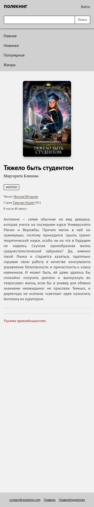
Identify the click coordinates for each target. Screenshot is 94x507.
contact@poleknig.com (24, 500)
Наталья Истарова (26, 196)
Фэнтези (11, 187)
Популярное (14, 55)
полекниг (15, 6)
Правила (49, 500)
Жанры (10, 64)
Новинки (11, 45)
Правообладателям (72, 500)
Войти (85, 7)
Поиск (82, 19)
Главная (10, 35)
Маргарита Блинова (21, 176)
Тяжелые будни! (24, 202)
